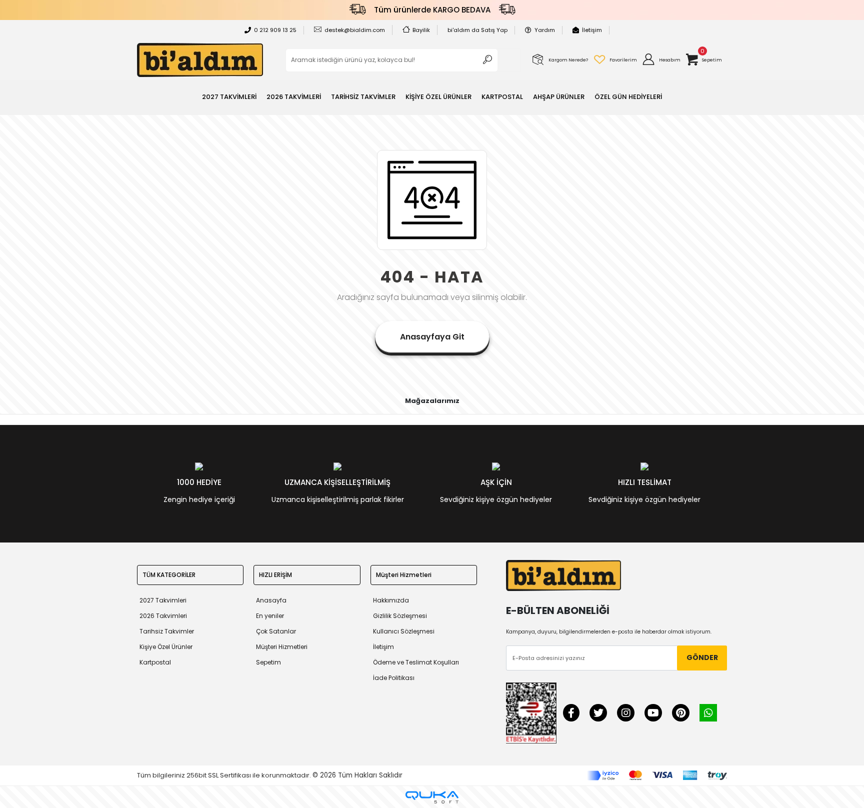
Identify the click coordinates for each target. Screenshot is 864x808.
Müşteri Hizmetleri (282, 646)
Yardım (544, 30)
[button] (661, 60)
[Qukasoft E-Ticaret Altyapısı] (432, 797)
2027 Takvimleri (163, 600)
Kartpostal (155, 662)
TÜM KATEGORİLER (169, 574)
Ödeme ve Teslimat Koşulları (416, 662)
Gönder (702, 657)
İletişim (592, 30)
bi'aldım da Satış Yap (478, 30)
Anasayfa (271, 600)
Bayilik (421, 30)
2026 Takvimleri (163, 616)
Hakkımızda (391, 600)
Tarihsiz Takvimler (167, 631)
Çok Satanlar (276, 631)
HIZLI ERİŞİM (275, 574)
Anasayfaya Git (432, 336)
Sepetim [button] (268, 662)
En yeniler (270, 616)
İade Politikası (393, 678)
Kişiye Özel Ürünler (166, 646)
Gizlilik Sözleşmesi (400, 616)
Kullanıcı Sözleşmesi (403, 631)
